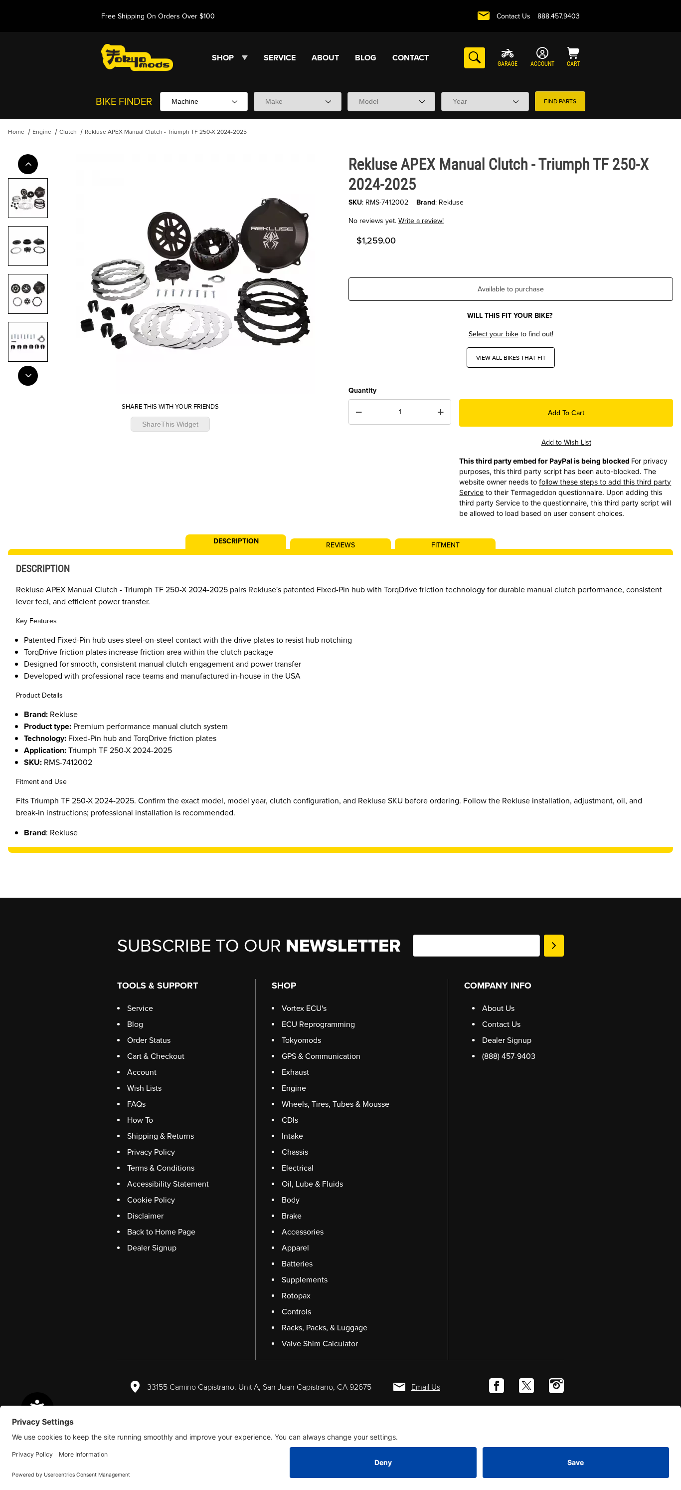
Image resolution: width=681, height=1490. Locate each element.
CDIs (290, 1120)
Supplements (305, 1279)
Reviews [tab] (340, 544)
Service (140, 1008)
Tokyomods (301, 1040)
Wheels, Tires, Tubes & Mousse (335, 1104)
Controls (296, 1311)
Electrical (298, 1168)
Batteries (297, 1263)
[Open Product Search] (474, 57)
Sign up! (554, 946)
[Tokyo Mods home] (137, 57)
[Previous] (28, 164)
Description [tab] (236, 540)
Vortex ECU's (304, 1008)
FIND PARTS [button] (560, 101)
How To (140, 1120)
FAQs (136, 1104)
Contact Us (513, 16)
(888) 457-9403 (508, 1056)
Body (291, 1200)
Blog (135, 1024)
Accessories (303, 1232)
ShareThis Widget (170, 424)
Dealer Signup (151, 1247)
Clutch (68, 131)
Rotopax (296, 1295)
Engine (41, 131)
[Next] (28, 376)
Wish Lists (144, 1088)
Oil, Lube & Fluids (312, 1184)
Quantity (362, 390)
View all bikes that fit (511, 357)
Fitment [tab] (445, 544)
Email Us (425, 1387)
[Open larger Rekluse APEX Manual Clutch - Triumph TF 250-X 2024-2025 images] (195, 274)
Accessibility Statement (168, 1184)
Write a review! (421, 221)
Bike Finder (124, 101)
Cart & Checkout (155, 1056)
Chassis (295, 1152)
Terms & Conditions (160, 1168)
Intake (292, 1136)
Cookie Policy (151, 1200)
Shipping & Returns (160, 1136)
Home (16, 131)
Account (142, 1072)
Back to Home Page (161, 1232)
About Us (498, 1008)
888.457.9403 (558, 16)
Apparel (295, 1247)
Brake (292, 1216)
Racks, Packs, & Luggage (324, 1327)
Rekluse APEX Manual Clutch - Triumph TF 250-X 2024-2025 (166, 131)
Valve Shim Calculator (320, 1343)
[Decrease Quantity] (359, 412)
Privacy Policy (151, 1152)
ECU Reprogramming (318, 1024)
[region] (28, 270)
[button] (27, 198)
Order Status (148, 1040)
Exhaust (295, 1072)
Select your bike (493, 334)
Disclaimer (145, 1216)
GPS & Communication (321, 1056)
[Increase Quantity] (441, 412)
